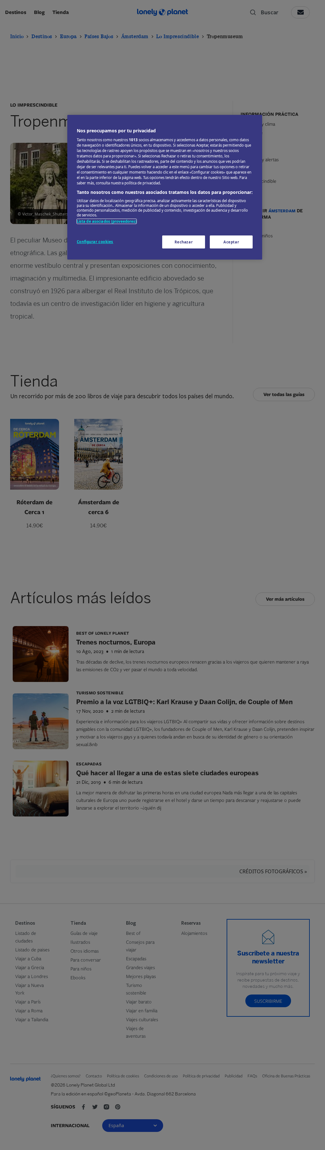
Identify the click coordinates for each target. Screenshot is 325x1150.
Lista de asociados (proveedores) (107, 221)
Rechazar (184, 242)
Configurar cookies (95, 241)
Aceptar (231, 242)
